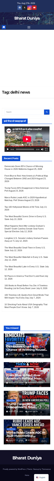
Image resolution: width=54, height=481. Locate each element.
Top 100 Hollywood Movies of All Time (22, 207)
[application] (27, 139)
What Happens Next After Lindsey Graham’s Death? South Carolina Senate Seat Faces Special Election (25, 229)
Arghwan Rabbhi (35, 354)
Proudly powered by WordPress (14, 469)
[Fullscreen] (46, 149)
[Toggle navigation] (29, 27)
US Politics (11, 343)
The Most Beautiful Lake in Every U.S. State (25, 267)
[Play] (8, 149)
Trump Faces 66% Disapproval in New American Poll (20, 407)
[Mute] (42, 149)
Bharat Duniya (27, 18)
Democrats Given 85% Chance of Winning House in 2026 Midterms (25, 350)
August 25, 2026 (16, 354)
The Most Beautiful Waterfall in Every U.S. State (26, 257)
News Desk (33, 411)
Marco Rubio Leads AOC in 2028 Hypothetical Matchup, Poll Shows (25, 436)
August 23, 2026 (16, 383)
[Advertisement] (27, 58)
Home (27, 475)
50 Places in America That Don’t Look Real (24, 276)
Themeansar (46, 469)
